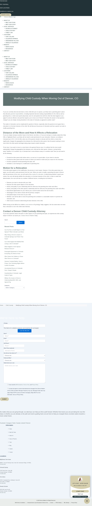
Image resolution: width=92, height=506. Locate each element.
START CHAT (80, 491)
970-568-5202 (3, 483)
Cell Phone (6, 343)
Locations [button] (7, 34)
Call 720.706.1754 (24, 330)
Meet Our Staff (11, 24)
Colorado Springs (12, 38)
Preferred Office (7, 358)
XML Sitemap (67, 502)
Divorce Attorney (11, 28)
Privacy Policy (35, 384)
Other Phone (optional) (9, 348)
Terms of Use (26, 384)
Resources (9, 48)
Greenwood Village (12, 40)
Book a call (5, 15)
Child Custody (10, 30)
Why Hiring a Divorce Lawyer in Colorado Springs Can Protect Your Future (14, 236)
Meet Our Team (10, 22)
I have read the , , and (23, 384)
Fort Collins (10, 36)
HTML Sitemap (58, 502)
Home (1, 305)
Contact (6, 50)
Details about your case (9, 362)
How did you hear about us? (10, 353)
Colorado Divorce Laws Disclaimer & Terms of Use (37, 502)
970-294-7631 (3, 492)
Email (5, 338)
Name (5, 333)
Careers (52, 502)
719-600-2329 (3, 473)
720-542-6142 (3, 464)
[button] (46, 55)
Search (6, 219)
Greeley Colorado (12, 42)
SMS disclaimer (19, 384)
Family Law (9, 32)
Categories (7, 285)
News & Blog (10, 46)
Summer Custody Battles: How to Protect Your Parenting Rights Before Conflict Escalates (14, 263)
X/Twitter (6, 323)
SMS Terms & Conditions (20, 502)
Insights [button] (6, 44)
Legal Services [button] (9, 26)
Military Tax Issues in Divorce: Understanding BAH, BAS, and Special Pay (13, 280)
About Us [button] (7, 20)
